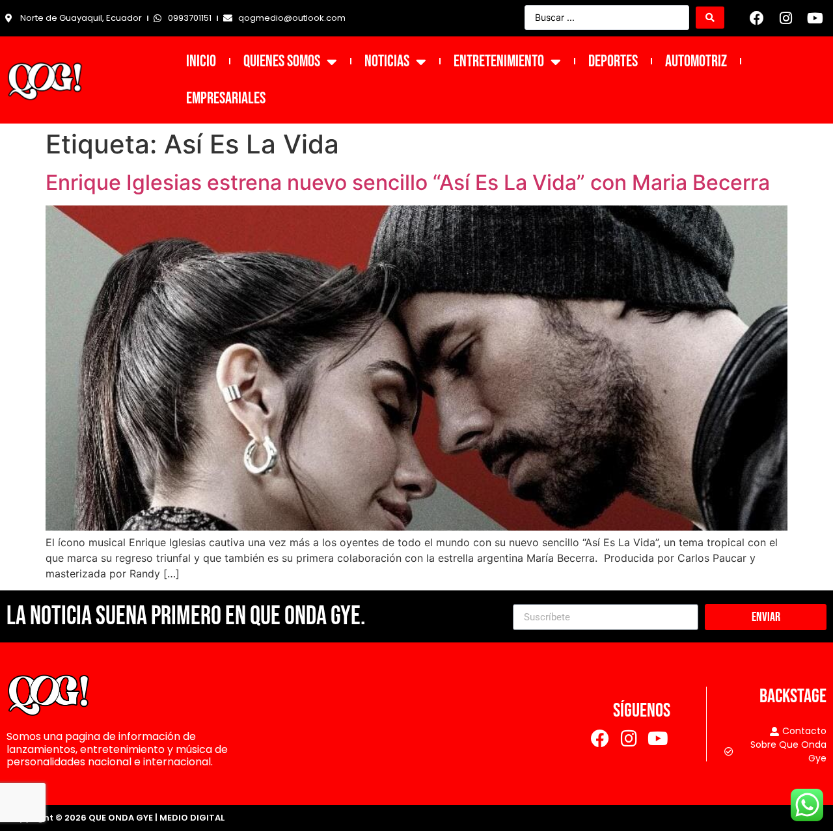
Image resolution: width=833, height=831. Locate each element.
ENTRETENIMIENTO (499, 61)
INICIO (201, 61)
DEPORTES (613, 61)
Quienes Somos (281, 61)
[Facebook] (757, 18)
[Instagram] (786, 18)
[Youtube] (815, 18)
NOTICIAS (386, 61)
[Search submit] (710, 18)
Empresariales (226, 98)
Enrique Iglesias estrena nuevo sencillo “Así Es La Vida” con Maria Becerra (408, 182)
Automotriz (696, 61)
